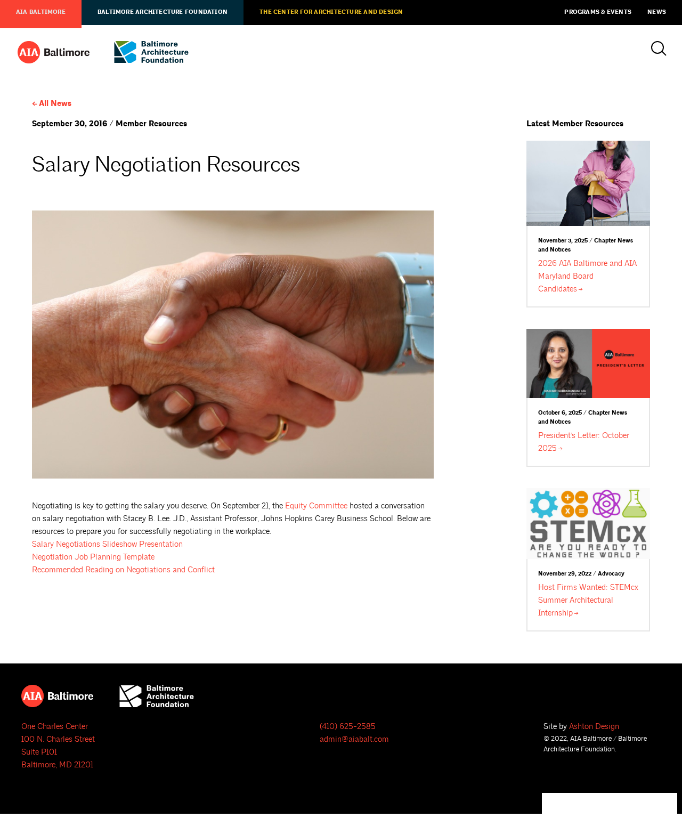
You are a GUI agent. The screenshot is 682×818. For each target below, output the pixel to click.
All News (55, 104)
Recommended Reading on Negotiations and (123, 570)
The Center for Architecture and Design (331, 12)
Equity (316, 506)
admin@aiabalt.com (354, 739)
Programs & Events (597, 12)
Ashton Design (594, 727)
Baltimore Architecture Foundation (163, 12)
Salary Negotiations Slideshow (107, 544)
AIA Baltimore (41, 12)
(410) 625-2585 (348, 727)
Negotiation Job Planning (93, 557)
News (656, 12)
